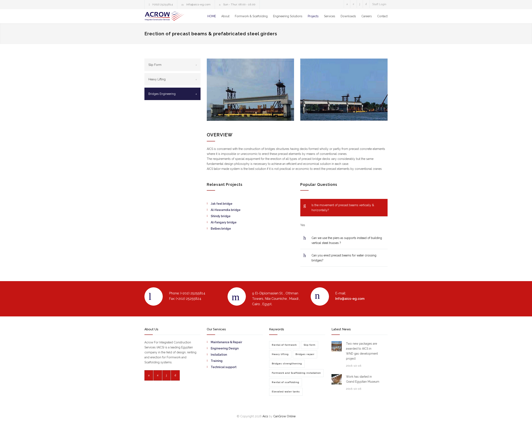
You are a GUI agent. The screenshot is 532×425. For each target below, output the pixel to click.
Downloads (348, 16)
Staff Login (379, 4)
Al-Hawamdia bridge (225, 210)
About (225, 16)
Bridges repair (305, 354)
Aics (265, 416)
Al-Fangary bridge (223, 222)
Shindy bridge (220, 216)
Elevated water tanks (286, 391)
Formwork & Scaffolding (251, 16)
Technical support (223, 367)
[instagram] (360, 4)
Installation (219, 354)
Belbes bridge (221, 228)
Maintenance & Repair (226, 342)
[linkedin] (353, 4)
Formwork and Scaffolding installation (296, 373)
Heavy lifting (280, 354)
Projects (313, 16)
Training (217, 361)
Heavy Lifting (157, 79)
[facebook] (347, 4)
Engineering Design (225, 348)
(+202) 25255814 (162, 4)
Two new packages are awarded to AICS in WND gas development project (362, 351)
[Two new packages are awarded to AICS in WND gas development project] (336, 346)
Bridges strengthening (287, 363)
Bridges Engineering (162, 94)
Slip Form (154, 64)
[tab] (344, 207)
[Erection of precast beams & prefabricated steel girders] (250, 90)
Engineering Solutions (287, 16)
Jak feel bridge (221, 203)
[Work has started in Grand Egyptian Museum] (336, 379)
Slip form (309, 345)
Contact (382, 16)
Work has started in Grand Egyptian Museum (362, 379)
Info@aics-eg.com (198, 4)
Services (329, 16)
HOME (211, 16)
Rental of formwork (284, 345)
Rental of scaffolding (285, 382)
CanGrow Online (284, 416)
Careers (366, 16)
